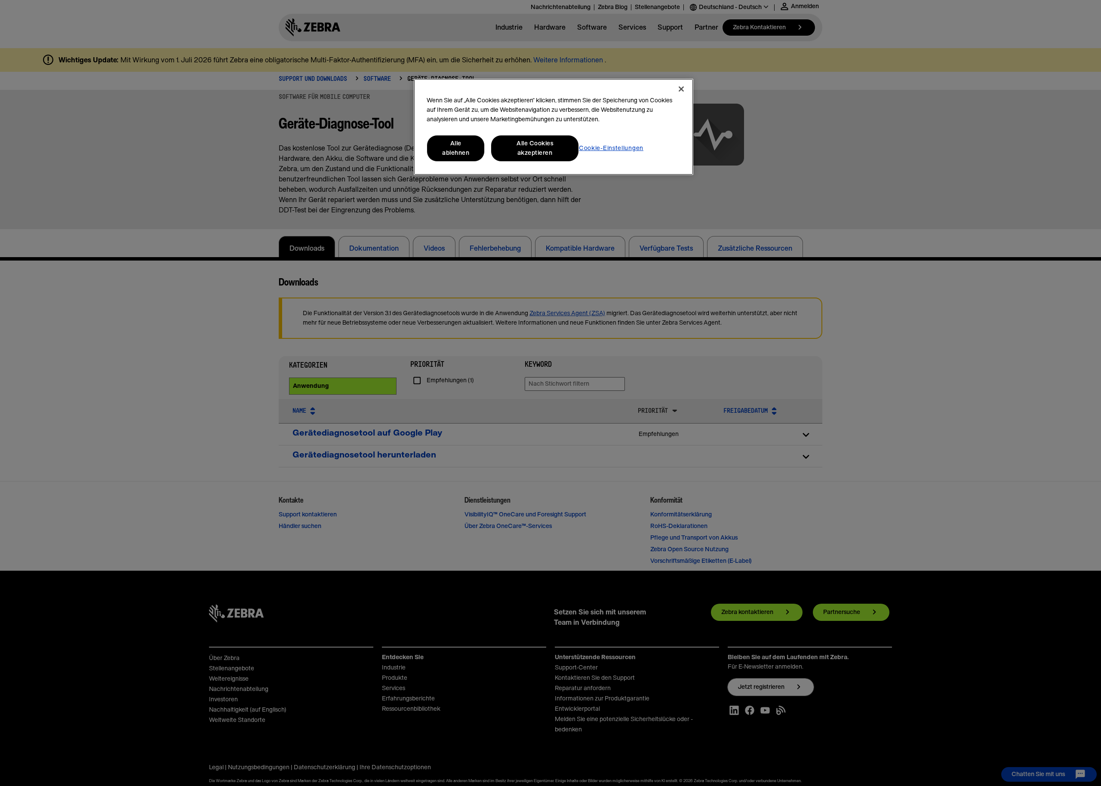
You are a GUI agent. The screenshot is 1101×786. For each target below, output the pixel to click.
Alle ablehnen (455, 148)
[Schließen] (681, 89)
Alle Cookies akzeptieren (535, 148)
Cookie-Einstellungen (611, 148)
